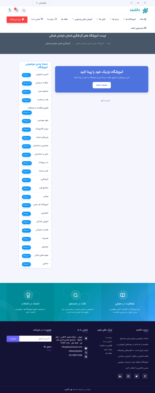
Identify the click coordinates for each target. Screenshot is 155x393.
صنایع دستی (43, 91)
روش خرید (108, 349)
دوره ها (115, 19)
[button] (23, 10)
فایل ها (102, 19)
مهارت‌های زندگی (41, 255)
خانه (142, 19)
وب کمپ (68, 389)
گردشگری (44, 179)
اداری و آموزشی (42, 74)
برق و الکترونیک (42, 128)
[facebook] (145, 376)
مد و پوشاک (43, 162)
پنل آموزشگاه (15, 19)
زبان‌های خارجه (42, 137)
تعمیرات (45, 238)
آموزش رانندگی (42, 221)
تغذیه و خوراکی (42, 229)
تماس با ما (36, 19)
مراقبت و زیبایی (42, 82)
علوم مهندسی (43, 120)
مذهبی (45, 263)
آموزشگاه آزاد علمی (40, 204)
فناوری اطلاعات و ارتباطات (38, 107)
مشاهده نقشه (101, 85)
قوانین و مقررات (105, 345)
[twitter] (136, 376)
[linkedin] (138, 3)
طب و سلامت (42, 99)
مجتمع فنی (43, 187)
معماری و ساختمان (40, 145)
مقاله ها (64, 19)
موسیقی (45, 246)
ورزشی (45, 196)
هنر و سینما (43, 170)
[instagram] (145, 3)
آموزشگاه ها (130, 19)
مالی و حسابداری (41, 154)
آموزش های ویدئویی (83, 19)
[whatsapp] (132, 3)
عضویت (13, 338)
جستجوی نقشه (137, 28)
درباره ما (51, 19)
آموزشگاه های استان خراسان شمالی (89, 43)
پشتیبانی (42, 3)
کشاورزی (44, 213)
